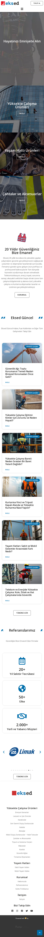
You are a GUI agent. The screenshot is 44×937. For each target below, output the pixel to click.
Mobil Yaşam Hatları (22, 871)
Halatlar (22, 827)
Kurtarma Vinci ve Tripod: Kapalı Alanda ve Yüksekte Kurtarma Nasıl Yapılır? (19, 505)
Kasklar (22, 850)
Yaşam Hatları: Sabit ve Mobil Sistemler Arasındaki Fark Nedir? (21, 548)
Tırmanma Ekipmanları (22, 857)
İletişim (22, 895)
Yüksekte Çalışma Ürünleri (22, 808)
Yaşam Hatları (22, 863)
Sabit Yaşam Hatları (22, 867)
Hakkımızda (22, 881)
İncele (7, 382)
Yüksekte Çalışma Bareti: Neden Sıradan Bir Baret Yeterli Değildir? (18, 461)
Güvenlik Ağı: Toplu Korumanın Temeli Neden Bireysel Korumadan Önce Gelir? (19, 372)
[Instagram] (17, 911)
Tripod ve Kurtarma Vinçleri (22, 842)
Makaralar (22, 846)
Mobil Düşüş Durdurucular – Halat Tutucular (22, 835)
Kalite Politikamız (22, 889)
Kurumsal (22, 877)
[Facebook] (22, 911)
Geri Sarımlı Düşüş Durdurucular (22, 824)
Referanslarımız (22, 885)
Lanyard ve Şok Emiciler (22, 816)
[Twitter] (27, 911)
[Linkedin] (12, 911)
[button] (11, 770)
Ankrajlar (22, 831)
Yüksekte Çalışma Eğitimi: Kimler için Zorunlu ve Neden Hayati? (21, 418)
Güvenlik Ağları (22, 853)
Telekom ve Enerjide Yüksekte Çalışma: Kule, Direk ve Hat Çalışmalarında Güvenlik (21, 592)
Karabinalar (22, 820)
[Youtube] (31, 911)
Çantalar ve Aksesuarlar (22, 838)
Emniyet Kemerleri (22, 812)
